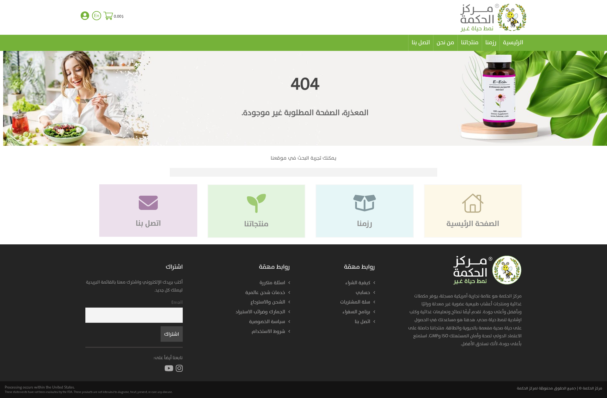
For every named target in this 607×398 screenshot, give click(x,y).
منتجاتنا (470, 42)
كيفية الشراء (357, 283)
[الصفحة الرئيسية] (472, 184)
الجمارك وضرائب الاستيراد (260, 312)
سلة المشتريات (355, 302)
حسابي (363, 293)
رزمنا (490, 42)
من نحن (445, 42)
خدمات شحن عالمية (265, 293)
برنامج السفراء (356, 312)
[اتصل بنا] (148, 184)
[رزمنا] (364, 184)
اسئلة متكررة (272, 283)
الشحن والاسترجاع (268, 302)
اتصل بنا (421, 42)
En (96, 15)
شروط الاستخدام (268, 331)
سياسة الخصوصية (267, 322)
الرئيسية (513, 42)
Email (177, 302)
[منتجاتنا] (256, 184)
